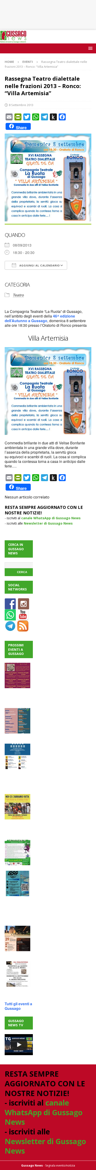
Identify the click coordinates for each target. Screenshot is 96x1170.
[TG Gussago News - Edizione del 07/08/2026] (19, 1044)
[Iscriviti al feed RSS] (22, 629)
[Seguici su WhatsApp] (10, 618)
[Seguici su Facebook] (10, 607)
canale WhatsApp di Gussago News (51, 518)
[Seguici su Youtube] (22, 618)
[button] (89, 48)
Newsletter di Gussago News (48, 523)
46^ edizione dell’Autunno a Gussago (40, 318)
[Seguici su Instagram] (23, 607)
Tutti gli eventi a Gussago (18, 1006)
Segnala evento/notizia (60, 1165)
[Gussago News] (13, 40)
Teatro (18, 295)
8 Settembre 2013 (21, 105)
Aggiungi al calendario (39, 265)
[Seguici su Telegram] (10, 629)
